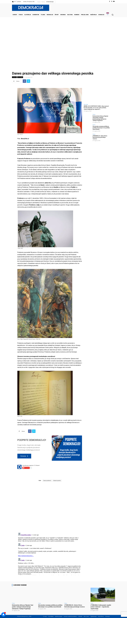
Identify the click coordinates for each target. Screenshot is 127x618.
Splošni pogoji (58, 616)
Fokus (14, 77)
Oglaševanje (93, 616)
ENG (108, 14)
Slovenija (86, 104)
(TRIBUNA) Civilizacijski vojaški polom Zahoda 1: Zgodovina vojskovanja (101, 606)
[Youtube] (114, 1)
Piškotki (80, 616)
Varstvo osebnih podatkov (70, 616)
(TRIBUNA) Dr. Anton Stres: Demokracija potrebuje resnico (100, 137)
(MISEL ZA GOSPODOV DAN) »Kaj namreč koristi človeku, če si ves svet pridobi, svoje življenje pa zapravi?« (96, 107)
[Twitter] (112, 1)
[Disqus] (49, 507)
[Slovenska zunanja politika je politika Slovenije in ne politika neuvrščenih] (87, 128)
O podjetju (50, 616)
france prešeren (47, 480)
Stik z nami (86, 616)
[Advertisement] (63, 34)
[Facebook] (109, 1)
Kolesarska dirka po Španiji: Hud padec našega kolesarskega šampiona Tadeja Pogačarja (100, 118)
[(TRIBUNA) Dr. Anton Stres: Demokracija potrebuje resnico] (87, 137)
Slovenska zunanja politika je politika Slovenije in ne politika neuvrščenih (101, 128)
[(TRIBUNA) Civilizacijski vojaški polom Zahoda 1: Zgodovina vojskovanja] (103, 595)
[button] (112, 14)
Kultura (20, 77)
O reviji (45, 616)
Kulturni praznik (57, 480)
